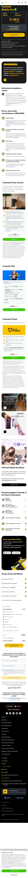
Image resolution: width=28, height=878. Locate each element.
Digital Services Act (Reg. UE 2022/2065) (10, 751)
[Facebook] (7, 713)
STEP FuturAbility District (6, 725)
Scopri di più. (11, 166)
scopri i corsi (14, 484)
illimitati (8, 614)
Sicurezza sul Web (5, 731)
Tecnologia (4, 734)
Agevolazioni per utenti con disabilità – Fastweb (12, 780)
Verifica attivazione (7, 766)
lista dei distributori (17, 243)
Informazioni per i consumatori (8, 742)
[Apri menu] (2, 2)
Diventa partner (5, 728)
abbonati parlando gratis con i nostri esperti (14, 35)
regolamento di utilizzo (18, 373)
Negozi (4, 763)
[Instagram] (10, 713)
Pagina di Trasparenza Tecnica (8, 748)
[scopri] (5, 79)
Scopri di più (8, 230)
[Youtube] (17, 713)
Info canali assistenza (6, 754)
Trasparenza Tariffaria (6, 745)
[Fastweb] (6, 2)
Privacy (18, 257)
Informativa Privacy (5, 802)
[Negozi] (18, 2)
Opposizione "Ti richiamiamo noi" (8, 739)
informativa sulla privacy (10, 669)
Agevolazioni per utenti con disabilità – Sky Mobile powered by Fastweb (14, 784)
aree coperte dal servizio (13, 49)
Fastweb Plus (4, 719)
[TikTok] (20, 713)
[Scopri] (5, 407)
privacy (4, 371)
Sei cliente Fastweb (13, 28)
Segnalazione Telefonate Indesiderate (10, 775)
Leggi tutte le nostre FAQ (16, 600)
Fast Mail (5, 769)
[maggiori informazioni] (18, 42)
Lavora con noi (6, 777)
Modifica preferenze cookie (7, 808)
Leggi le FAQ (16, 137)
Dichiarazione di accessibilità (7, 810)
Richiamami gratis (14, 677)
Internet (5, 13)
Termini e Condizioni (10, 257)
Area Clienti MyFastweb (14, 698)
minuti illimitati (10, 121)
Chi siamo (4, 717)
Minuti (16, 13)
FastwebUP (5, 772)
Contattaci (5, 758)
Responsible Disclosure (6, 737)
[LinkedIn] (13, 713)
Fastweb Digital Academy (7, 722)
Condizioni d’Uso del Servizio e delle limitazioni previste (12, 54)
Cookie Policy (4, 805)
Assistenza (5, 760)
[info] (21, 14)
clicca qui (7, 125)
